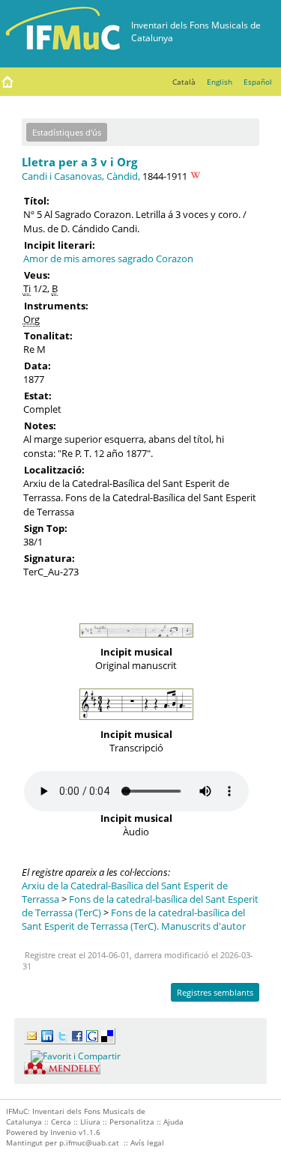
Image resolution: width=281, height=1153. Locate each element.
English (219, 81)
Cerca (61, 1121)
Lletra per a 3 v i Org (79, 161)
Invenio (63, 1132)
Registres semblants (215, 992)
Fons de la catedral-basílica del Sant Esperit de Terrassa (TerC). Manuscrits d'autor (134, 919)
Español (258, 81)
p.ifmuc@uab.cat (89, 1142)
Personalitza (131, 1121)
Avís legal (147, 1142)
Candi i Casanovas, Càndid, (81, 176)
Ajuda (173, 1121)
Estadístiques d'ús (66, 132)
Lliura (90, 1121)
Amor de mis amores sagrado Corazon (108, 258)
